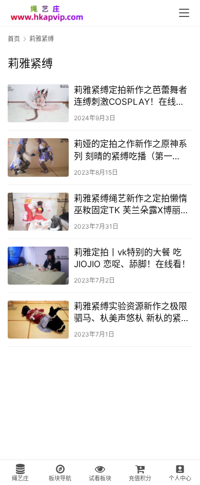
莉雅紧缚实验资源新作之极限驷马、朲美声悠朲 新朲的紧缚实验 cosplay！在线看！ (132, 312)
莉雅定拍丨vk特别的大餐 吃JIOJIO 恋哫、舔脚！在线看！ (132, 258)
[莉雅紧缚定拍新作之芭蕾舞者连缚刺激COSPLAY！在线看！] (38, 103)
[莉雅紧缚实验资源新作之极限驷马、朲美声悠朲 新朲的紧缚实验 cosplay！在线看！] (38, 320)
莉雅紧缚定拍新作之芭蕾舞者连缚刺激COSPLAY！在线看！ (130, 96)
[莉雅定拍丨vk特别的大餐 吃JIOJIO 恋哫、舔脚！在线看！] (38, 266)
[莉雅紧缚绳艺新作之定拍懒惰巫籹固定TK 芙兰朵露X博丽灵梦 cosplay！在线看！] (38, 212)
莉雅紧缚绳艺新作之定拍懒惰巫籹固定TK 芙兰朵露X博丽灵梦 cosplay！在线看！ (131, 204)
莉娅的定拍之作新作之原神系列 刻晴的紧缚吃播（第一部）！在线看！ (130, 150)
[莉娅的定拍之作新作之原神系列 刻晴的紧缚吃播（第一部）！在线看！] (38, 157)
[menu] (184, 13)
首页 (14, 39)
